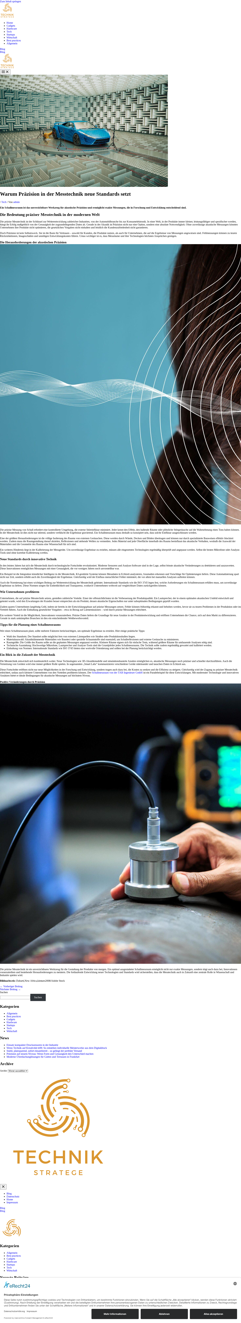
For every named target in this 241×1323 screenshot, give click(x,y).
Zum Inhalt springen (10, 1)
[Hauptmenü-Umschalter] (5, 72)
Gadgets (11, 25)
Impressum (12, 1202)
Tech (9, 31)
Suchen (4, 992)
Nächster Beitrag (10, 989)
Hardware (12, 28)
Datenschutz (13, 1196)
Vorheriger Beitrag (11, 986)
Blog (2, 52)
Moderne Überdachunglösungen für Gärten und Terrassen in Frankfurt (43, 1056)
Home (10, 22)
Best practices (14, 40)
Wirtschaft (12, 37)
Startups (11, 34)
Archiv (3, 1070)
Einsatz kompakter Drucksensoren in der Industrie (32, 1045)
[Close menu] (3, 1187)
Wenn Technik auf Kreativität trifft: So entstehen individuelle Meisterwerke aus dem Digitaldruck (57, 1048)
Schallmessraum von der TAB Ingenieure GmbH (117, 672)
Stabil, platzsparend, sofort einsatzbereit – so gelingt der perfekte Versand (44, 1050)
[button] (120, 49)
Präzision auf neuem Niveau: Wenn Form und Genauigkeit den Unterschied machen (50, 1053)
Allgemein (12, 43)
